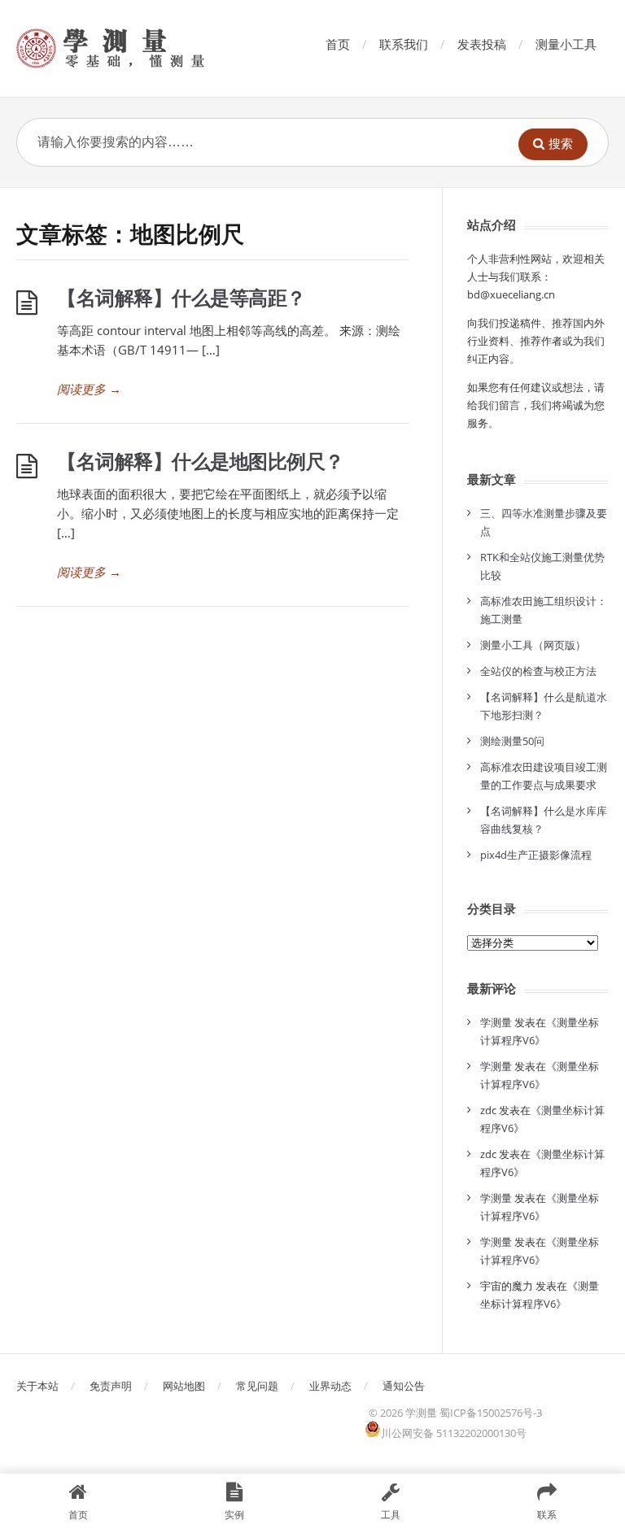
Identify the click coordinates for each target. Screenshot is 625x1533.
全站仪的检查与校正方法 (538, 671)
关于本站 (37, 1385)
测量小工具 (566, 44)
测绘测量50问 (512, 741)
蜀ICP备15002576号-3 (490, 1412)
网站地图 (184, 1385)
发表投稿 (481, 44)
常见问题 (257, 1385)
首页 (338, 44)
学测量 (496, 1022)
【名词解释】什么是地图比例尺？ (200, 460)
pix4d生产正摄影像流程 (536, 854)
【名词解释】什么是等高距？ (181, 297)
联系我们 (403, 44)
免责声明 (111, 1385)
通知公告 (403, 1385)
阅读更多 (89, 389)
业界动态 (330, 1385)
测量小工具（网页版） (533, 645)
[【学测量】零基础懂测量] (133, 48)
